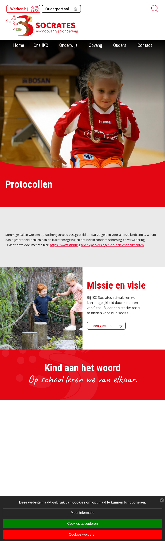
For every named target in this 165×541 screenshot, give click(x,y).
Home (18, 45)
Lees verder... (101, 325)
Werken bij (19, 9)
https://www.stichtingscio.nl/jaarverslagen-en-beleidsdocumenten (97, 245)
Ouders (119, 45)
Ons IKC (41, 45)
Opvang (95, 45)
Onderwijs (68, 45)
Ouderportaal (57, 9)
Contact (145, 45)
